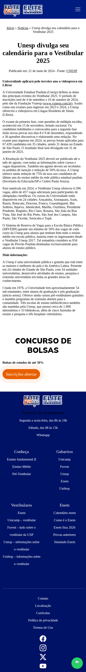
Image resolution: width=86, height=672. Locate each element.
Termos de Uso (43, 627)
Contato (43, 598)
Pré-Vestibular (21, 474)
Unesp (64, 474)
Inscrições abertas (21, 374)
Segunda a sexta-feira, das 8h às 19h (43, 420)
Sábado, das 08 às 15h (43, 427)
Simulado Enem (64, 542)
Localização (43, 605)
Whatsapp (43, 435)
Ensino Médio (21, 466)
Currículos (43, 613)
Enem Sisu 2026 (64, 527)
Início (10, 28)
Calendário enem (64, 513)
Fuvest (64, 466)
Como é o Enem (64, 520)
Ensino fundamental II (21, 459)
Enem (64, 481)
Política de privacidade (43, 620)
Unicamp (64, 459)
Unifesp (64, 488)
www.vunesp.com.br (57, 103)
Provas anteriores (64, 534)
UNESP (71, 71)
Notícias (23, 28)
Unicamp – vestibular (22, 520)
